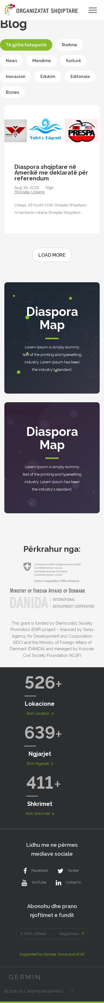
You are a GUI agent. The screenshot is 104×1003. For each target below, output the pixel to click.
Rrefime (69, 45)
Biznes (12, 92)
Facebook (39, 870)
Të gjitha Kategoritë (26, 45)
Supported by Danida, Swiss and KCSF (52, 954)
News (11, 60)
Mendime (41, 60)
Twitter (73, 870)
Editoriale (80, 76)
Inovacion (15, 76)
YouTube (38, 882)
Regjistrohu (69, 934)
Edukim (47, 76)
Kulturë (73, 60)
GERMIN (25, 977)
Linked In (73, 882)
